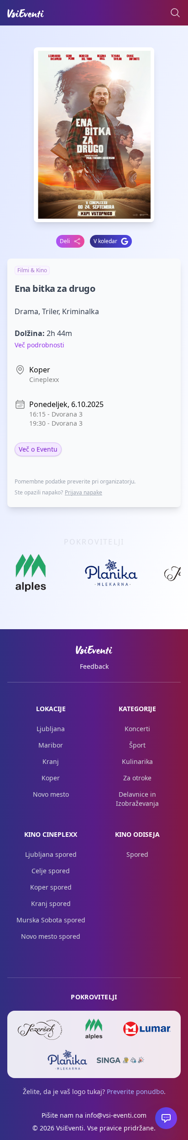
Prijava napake (83, 492)
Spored (137, 854)
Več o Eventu (38, 449)
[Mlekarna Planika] (67, 1060)
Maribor (50, 745)
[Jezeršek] (41, 1029)
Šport (137, 745)
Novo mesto (51, 794)
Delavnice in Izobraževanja (137, 799)
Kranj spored (51, 903)
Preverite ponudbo (135, 1091)
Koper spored (51, 887)
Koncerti (137, 728)
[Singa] (120, 1060)
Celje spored (50, 870)
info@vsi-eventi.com (115, 1115)
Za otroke (137, 778)
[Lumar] (147, 1029)
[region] (94, 575)
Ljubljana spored (51, 854)
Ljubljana (51, 728)
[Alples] (94, 1029)
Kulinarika (137, 761)
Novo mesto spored (50, 936)
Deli (65, 241)
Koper (51, 778)
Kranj (50, 761)
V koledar (105, 241)
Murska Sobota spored (50, 920)
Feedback (94, 666)
